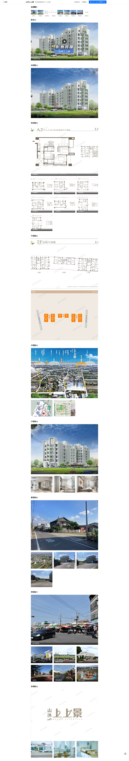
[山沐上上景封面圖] (64, 93)
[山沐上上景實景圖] (64, 525)
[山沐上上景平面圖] (64, 264)
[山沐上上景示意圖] (64, 449)
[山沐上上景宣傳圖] (64, 714)
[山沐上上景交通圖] (64, 373)
